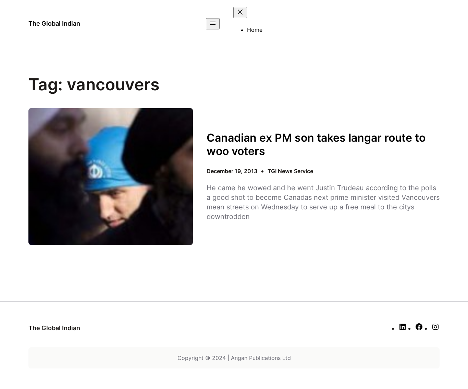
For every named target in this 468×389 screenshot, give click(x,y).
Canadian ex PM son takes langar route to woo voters (316, 144)
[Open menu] (213, 23)
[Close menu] (240, 12)
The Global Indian (54, 23)
